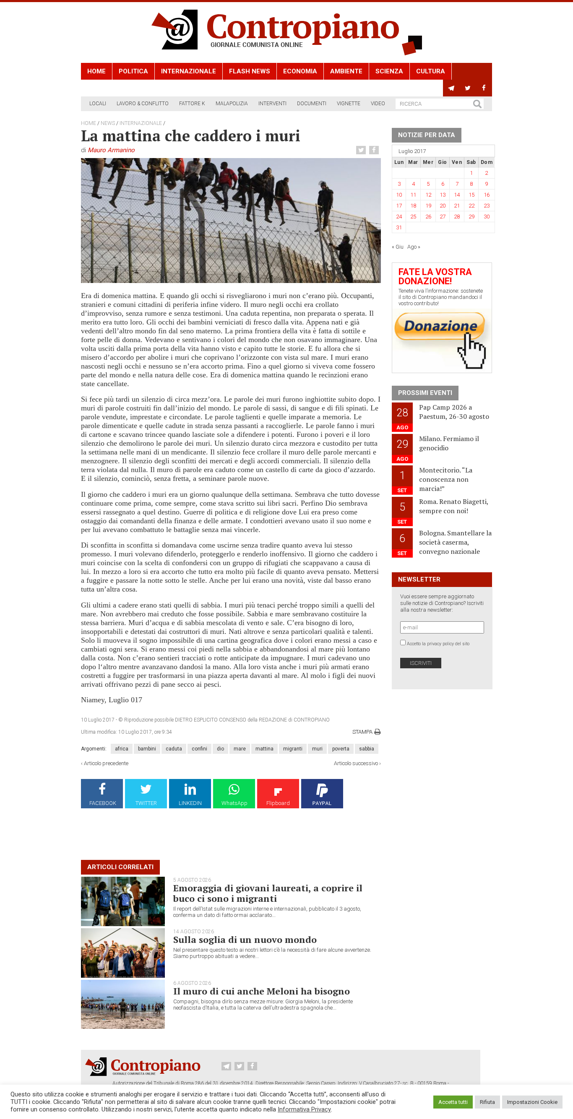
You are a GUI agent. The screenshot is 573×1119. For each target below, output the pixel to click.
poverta (340, 749)
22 (471, 206)
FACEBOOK (102, 803)
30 (487, 216)
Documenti (311, 103)
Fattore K (192, 103)
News (108, 123)
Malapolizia (232, 103)
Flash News (249, 71)
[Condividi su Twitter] (362, 150)
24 (399, 216)
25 (413, 216)
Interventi (272, 103)
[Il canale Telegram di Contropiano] (451, 88)
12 (428, 195)
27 (442, 216)
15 (471, 195)
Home (96, 71)
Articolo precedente (106, 763)
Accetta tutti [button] (453, 1102)
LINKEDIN (190, 803)
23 (487, 206)
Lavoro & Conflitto (143, 103)
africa (121, 749)
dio (220, 749)
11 (413, 195)
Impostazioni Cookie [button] (532, 1102)
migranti (292, 749)
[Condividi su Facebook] (375, 150)
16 (487, 195)
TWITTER (146, 803)
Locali (97, 103)
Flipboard (278, 803)
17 (399, 206)
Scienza (389, 71)
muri (317, 749)
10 (399, 195)
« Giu (398, 247)
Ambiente (346, 71)
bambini (147, 749)
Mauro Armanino (111, 150)
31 (399, 227)
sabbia (366, 749)
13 (442, 195)
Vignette (348, 103)
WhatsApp (234, 803)
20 (442, 206)
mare (240, 749)
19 (428, 206)
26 (428, 216)
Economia (300, 71)
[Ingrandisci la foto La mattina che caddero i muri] (231, 220)
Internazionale (188, 71)
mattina (264, 749)
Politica (133, 71)
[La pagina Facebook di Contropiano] (484, 88)
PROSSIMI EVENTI (425, 393)
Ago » (413, 247)
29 (471, 216)
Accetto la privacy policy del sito (438, 643)
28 (457, 216)
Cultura (430, 71)
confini (199, 749)
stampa (362, 732)
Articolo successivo (356, 763)
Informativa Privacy (304, 1109)
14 (457, 195)
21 (457, 206)
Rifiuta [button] (487, 1102)
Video (378, 103)
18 (413, 206)
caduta (174, 749)
